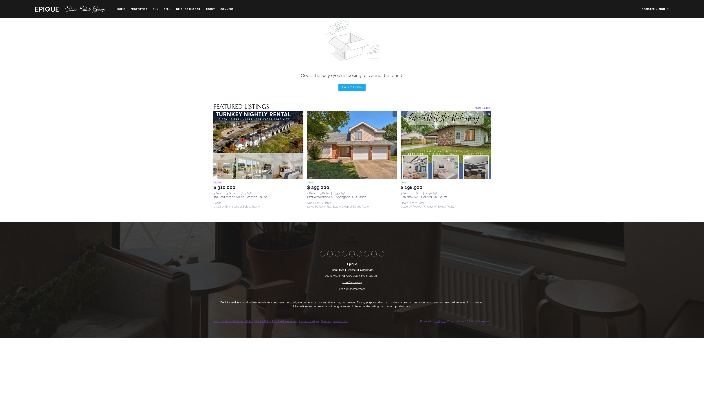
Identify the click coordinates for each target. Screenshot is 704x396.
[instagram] (359, 253)
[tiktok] (374, 253)
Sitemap (326, 321)
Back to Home (352, 87)
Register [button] (648, 9)
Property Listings (309, 321)
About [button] (210, 9)
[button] (47, 9)
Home (121, 9)
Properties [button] (139, 9)
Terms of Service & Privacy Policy (233, 321)
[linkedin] (330, 253)
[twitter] (337, 253)
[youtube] (366, 253)
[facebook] (322, 253)
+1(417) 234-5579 (352, 282)
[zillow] (344, 253)
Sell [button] (167, 9)
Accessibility (340, 321)
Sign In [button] (664, 9)
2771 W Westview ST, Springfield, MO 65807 (336, 197)
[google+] (381, 253)
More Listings (483, 107)
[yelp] (352, 253)
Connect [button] (227, 9)
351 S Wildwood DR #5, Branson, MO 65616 (242, 197)
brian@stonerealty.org (352, 288)
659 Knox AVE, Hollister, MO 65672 (424, 197)
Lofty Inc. (440, 321)
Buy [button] (155, 9)
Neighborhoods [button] (188, 9)
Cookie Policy (263, 321)
